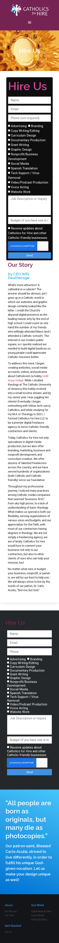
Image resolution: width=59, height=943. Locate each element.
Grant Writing (20, 145)
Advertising (19, 126)
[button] (29, 22)
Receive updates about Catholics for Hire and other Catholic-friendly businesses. (28, 233)
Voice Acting (20, 187)
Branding (37, 126)
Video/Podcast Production (29, 182)
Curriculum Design (23, 135)
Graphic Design (21, 149)
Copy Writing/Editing (25, 131)
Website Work (21, 192)
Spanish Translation (24, 168)
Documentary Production (28, 140)
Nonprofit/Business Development (22, 683)
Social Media (20, 163)
